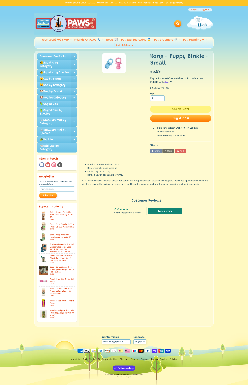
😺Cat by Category (58, 86)
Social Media (89, 359)
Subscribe (48, 195)
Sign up (205, 9)
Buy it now (181, 118)
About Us (75, 359)
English (138, 341)
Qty (152, 93)
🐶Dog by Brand (58, 92)
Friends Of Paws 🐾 (89, 40)
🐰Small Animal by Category (58, 122)
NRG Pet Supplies (123, 374)
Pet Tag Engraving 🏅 (136, 39)
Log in (194, 9)
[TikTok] (59, 164)
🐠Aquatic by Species (58, 73)
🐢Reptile (58, 140)
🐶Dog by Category (58, 98)
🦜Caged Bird (58, 105)
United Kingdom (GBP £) (114, 341)
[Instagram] (53, 164)
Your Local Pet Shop (56, 40)
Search (134, 359)
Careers (144, 359)
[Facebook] (41, 164)
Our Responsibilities (107, 359)
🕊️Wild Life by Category (49, 147)
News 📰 (112, 39)
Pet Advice (125, 46)
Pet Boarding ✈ (195, 40)
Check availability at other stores (171, 135)
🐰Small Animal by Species (58, 131)
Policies (173, 359)
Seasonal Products (58, 57)
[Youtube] (47, 164)
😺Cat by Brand (58, 79)
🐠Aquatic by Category (58, 64)
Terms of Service (159, 359)
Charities (124, 359)
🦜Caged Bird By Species (58, 112)
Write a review (165, 211)
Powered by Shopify (124, 377)
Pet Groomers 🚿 (167, 40)
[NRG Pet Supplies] (65, 24)
